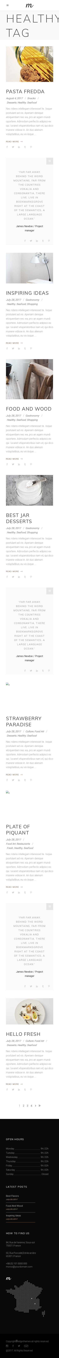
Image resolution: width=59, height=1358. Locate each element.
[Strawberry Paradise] (29, 696)
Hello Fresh (23, 1034)
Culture (29, 731)
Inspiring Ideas (27, 293)
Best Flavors (12, 1196)
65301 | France (13, 1256)
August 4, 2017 (14, 98)
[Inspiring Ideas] (29, 268)
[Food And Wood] (29, 379)
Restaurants (23, 843)
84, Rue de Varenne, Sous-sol (20, 1242)
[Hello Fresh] (29, 1011)
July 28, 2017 (13, 299)
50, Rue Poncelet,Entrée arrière (21, 1253)
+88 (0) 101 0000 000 (16, 1263)
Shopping (32, 304)
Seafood (32, 102)
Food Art (39, 731)
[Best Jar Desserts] (29, 490)
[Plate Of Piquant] (29, 804)
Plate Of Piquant (18, 830)
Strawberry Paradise (24, 721)
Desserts (11, 102)
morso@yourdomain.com (19, 1266)
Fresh (10, 848)
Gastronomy (32, 299)
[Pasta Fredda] (29, 64)
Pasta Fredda (25, 91)
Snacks (31, 98)
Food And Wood (29, 409)
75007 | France (13, 1245)
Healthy (21, 102)
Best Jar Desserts (19, 518)
